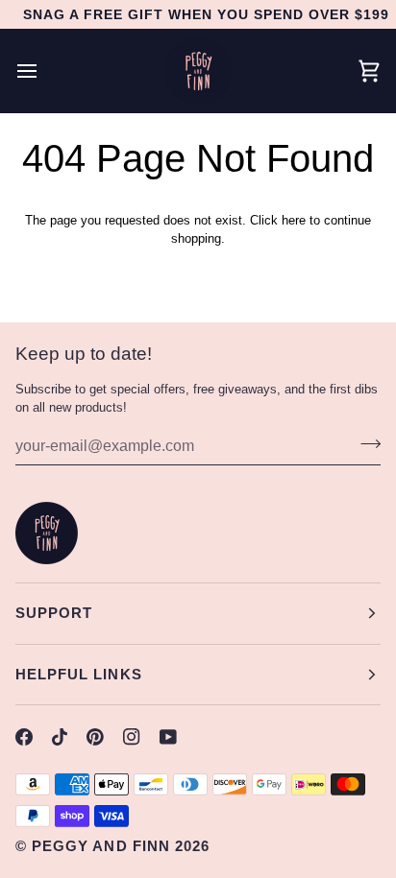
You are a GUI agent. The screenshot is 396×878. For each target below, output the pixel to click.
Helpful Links (78, 674)
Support (53, 613)
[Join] (365, 443)
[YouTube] (168, 737)
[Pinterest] (95, 737)
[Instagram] (131, 737)
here (294, 220)
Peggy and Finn (101, 846)
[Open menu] (44, 71)
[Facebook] (24, 737)
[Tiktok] (59, 737)
